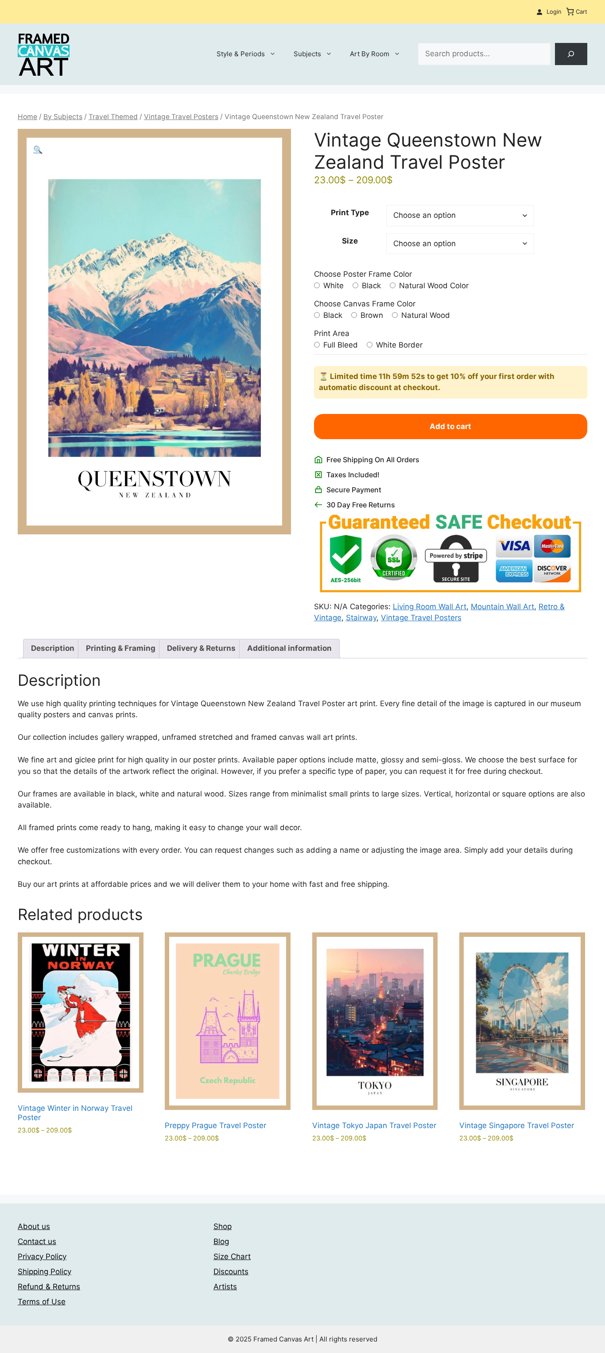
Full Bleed (339, 344)
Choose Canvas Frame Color (364, 303)
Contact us (37, 1241)
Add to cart (450, 426)
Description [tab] (52, 648)
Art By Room (369, 54)
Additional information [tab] (289, 648)
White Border (398, 344)
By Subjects (62, 116)
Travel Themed (113, 116)
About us (34, 1226)
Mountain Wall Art (502, 606)
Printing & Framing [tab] (120, 648)
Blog (221, 1241)
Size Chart (232, 1256)
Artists (225, 1286)
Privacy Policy (42, 1256)
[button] (38, 149)
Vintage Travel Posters (181, 116)
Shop (222, 1226)
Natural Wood (424, 315)
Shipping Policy (44, 1271)
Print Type (350, 212)
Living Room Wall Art (429, 606)
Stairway (361, 617)
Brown (370, 315)
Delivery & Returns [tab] (201, 648)
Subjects (307, 54)
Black (370, 285)
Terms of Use (42, 1301)
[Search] (571, 54)
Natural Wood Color (433, 285)
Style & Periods (241, 54)
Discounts (230, 1271)
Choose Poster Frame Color (363, 274)
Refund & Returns (49, 1286)
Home (27, 116)
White (332, 285)
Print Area (331, 333)
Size (350, 240)
